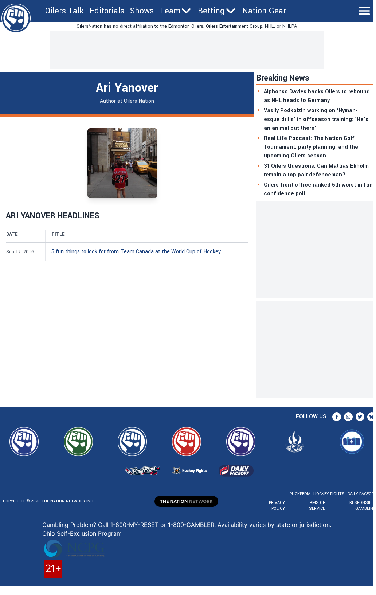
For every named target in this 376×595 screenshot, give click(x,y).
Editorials (107, 11)
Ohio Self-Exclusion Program (82, 533)
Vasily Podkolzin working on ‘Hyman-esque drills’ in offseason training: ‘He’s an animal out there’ (316, 119)
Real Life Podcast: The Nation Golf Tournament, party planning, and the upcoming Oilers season (311, 147)
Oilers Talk (64, 11)
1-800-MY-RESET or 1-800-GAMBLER (162, 524)
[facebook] (336, 416)
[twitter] (360, 416)
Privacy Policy (277, 505)
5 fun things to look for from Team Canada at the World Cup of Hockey (136, 251)
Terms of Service (315, 505)
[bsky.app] (371, 416)
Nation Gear (264, 11)
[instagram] (348, 416)
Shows (142, 11)
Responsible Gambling (362, 505)
